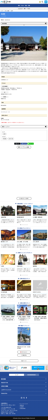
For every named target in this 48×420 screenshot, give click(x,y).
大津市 (4, 133)
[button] (20, 224)
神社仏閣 (4, 138)
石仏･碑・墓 (11, 138)
